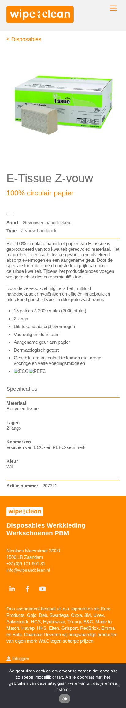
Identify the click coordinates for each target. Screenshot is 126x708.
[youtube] (42, 588)
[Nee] (118, 686)
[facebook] (27, 588)
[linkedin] (12, 588)
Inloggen (20, 658)
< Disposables (23, 39)
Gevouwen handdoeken (46, 222)
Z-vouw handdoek (39, 230)
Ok (64, 698)
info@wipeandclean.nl (28, 570)
